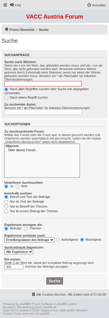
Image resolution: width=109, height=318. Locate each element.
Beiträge (15, 228)
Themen (34, 228)
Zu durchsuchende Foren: (24, 131)
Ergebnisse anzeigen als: (23, 224)
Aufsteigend (69, 239)
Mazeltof (81, 310)
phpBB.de (50, 307)
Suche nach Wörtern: (20, 62)
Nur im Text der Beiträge (26, 201)
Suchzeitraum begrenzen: (24, 247)
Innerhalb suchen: (18, 193)
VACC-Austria (19, 310)
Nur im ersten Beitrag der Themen (33, 211)
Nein (24, 186)
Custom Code (12, 313)
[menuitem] (15, 5)
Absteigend (93, 239)
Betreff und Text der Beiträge (29, 197)
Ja (11, 186)
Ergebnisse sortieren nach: (25, 235)
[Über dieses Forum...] (42, 150)
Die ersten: (12, 259)
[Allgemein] (42, 146)
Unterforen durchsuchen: (23, 182)
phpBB (24, 304)
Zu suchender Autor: (20, 104)
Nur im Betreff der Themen (28, 206)
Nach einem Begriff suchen (28, 97)
